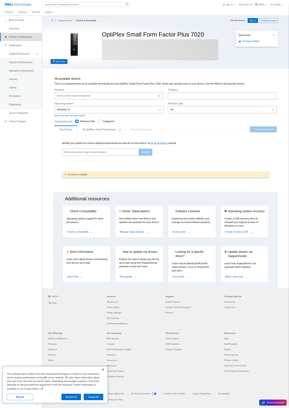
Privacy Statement (115, 393)
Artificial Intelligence (57, 338)
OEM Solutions (173, 344)
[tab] (65, 129)
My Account (112, 302)
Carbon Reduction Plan (112, 399)
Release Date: (175, 103)
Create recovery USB (237, 232)
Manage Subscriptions (132, 232)
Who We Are (113, 338)
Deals (51, 360)
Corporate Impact (115, 371)
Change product (250, 41)
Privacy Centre (231, 360)
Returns (169, 312)
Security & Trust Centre (235, 365)
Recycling (111, 365)
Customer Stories (115, 376)
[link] (246, 4)
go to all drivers (159, 143)
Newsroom (112, 360)
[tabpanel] (165, 159)
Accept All (93, 397)
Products (52, 344)
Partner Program (174, 349)
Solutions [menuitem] (22, 12)
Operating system (63, 103)
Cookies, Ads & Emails (174, 393)
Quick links (244, 35)
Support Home (65, 20)
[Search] (159, 96)
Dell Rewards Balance (117, 323)
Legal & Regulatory (201, 393)
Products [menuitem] (9, 12)
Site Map (52, 303)
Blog (226, 338)
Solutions (52, 349)
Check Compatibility (78, 232)
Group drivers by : (63, 121)
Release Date (87, 121)
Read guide (126, 276)
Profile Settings (114, 312)
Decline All (71, 397)
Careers (111, 344)
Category (173, 89)
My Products (113, 318)
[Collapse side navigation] (37, 404)
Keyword (59, 89)
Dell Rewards (230, 344)
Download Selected (264, 129)
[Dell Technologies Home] (18, 4)
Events (227, 349)
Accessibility (224, 393)
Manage (20, 397)
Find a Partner (172, 338)
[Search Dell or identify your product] (127, 4)
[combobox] (86, 4)
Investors (111, 355)
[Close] (103, 369)
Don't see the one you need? (69, 115)
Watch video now (234, 276)
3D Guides (61, 61)
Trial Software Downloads (236, 371)
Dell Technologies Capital (119, 349)
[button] (229, 4)
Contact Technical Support (178, 307)
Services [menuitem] (36, 12)
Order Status (113, 307)
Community (229, 302)
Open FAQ (73, 276)
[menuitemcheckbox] (21, 54)
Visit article (178, 276)
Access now (179, 232)
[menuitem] (50, 12)
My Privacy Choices (141, 393)
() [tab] (104, 129)
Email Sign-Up (231, 355)
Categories (109, 121)
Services (52, 355)
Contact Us (229, 307)
